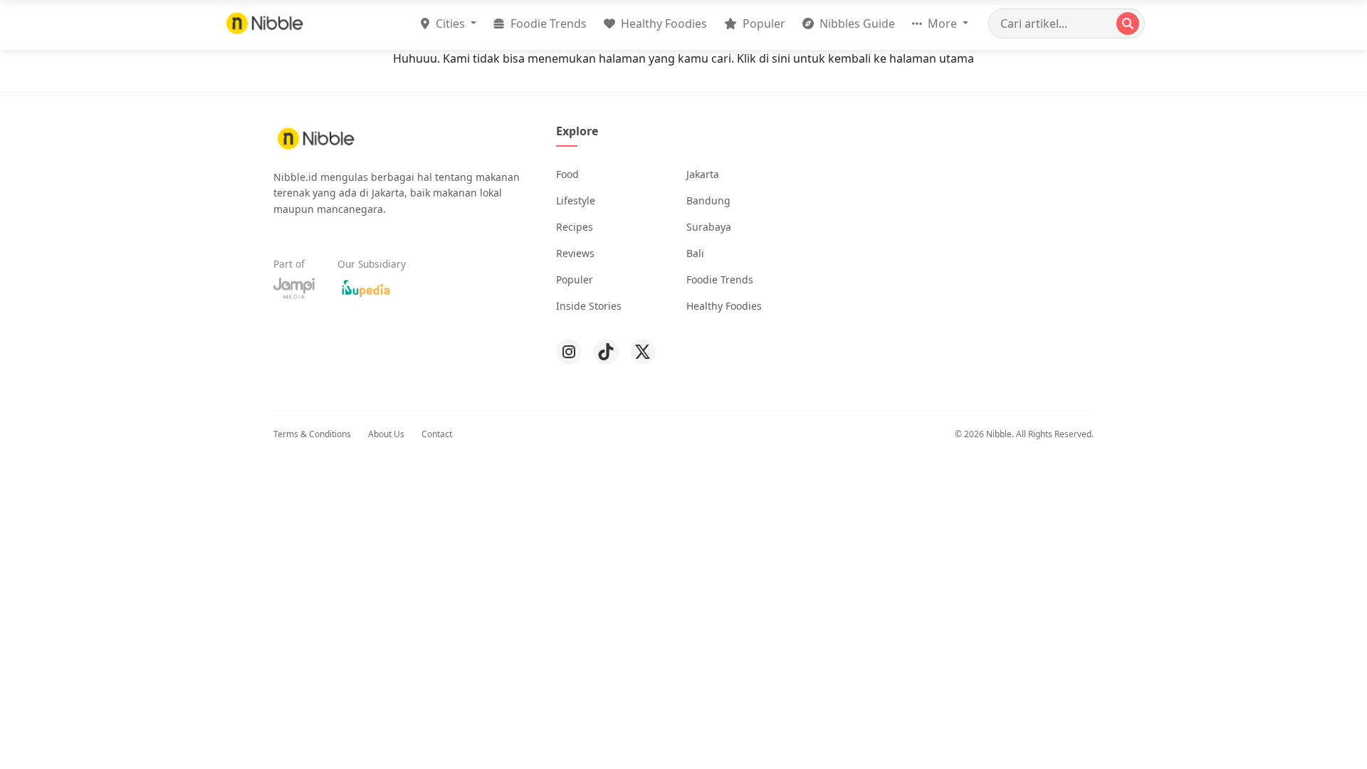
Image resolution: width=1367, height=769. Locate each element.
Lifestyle (575, 200)
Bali (695, 253)
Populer (762, 23)
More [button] (942, 23)
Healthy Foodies (662, 23)
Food (567, 174)
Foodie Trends (547, 23)
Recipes (574, 227)
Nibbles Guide (856, 23)
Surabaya (708, 227)
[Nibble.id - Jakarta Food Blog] (265, 23)
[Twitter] (643, 352)
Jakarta (702, 174)
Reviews (575, 253)
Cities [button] (450, 23)
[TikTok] (606, 352)
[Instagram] (569, 352)
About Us (386, 434)
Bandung (708, 200)
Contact (436, 434)
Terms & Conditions (312, 434)
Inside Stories (589, 306)
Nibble (999, 434)
